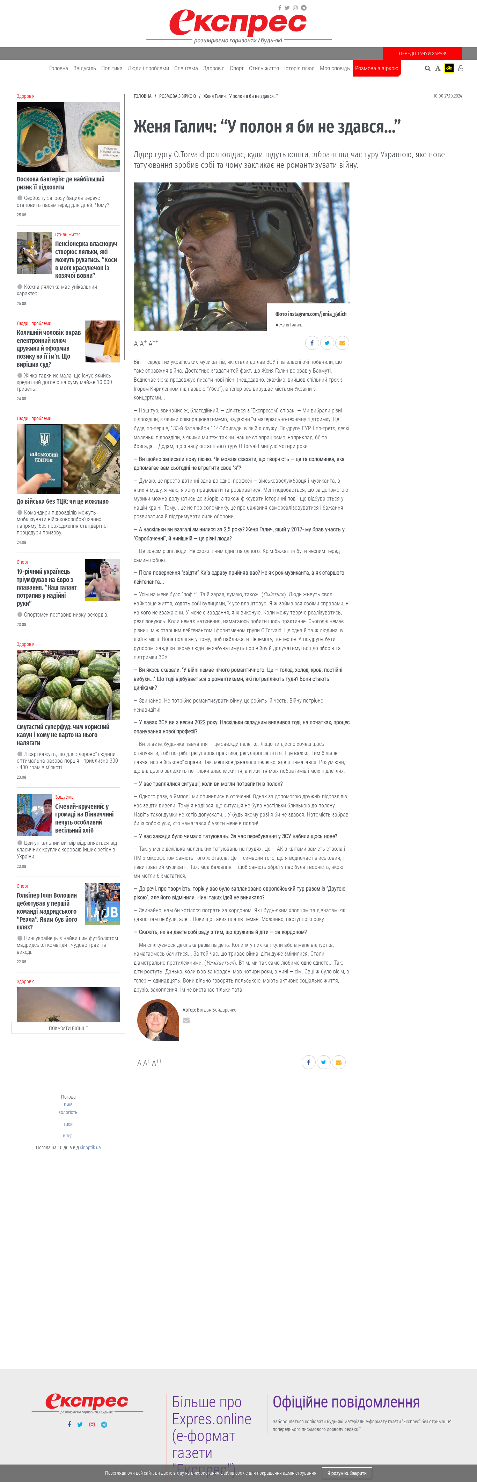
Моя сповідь (335, 68)
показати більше (68, 1028)
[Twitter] (287, 8)
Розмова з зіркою (376, 68)
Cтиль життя (264, 68)
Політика (112, 68)
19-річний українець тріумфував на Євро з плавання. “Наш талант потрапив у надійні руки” (47, 587)
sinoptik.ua (90, 1147)
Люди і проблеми (148, 68)
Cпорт (237, 68)
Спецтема (186, 68)
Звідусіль (84, 68)
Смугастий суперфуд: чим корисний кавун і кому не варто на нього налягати (63, 735)
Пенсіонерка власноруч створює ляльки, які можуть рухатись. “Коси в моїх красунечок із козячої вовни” (86, 260)
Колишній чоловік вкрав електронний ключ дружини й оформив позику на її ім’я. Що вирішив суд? (49, 348)
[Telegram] (304, 8)
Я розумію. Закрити (347, 1473)
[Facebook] (279, 8)
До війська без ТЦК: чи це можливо (63, 501)
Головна (58, 68)
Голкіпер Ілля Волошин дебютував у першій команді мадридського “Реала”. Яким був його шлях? (47, 911)
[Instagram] (295, 8)
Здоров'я (214, 68)
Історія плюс (299, 68)
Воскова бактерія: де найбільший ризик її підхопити (60, 183)
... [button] (409, 68)
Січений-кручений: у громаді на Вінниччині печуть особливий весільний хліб (84, 818)
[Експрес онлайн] (238, 25)
